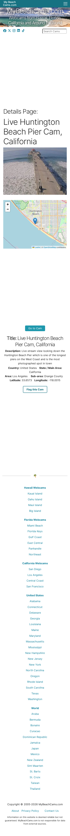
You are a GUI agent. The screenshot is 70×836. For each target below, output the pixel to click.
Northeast (35, 554)
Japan (35, 748)
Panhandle (35, 548)
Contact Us (52, 810)
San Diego (35, 569)
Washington (35, 699)
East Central (35, 542)
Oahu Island (35, 499)
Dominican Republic (35, 737)
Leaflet (37, 247)
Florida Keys (35, 531)
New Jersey (35, 658)
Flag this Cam (35, 389)
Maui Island (35, 505)
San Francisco (35, 586)
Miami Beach (35, 525)
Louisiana (35, 624)
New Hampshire (35, 653)
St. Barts (35, 771)
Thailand (35, 788)
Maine (35, 630)
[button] (35, 221)
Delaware (35, 612)
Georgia (35, 618)
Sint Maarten (35, 765)
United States (35, 595)
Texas (35, 693)
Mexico (35, 754)
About (15, 810)
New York (35, 664)
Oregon (35, 676)
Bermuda (35, 719)
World (35, 708)
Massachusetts (35, 641)
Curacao (35, 731)
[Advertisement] (35, 69)
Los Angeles (35, 575)
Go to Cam (35, 328)
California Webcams (35, 563)
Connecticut (35, 607)
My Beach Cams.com (9, 3)
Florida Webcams (35, 519)
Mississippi (35, 647)
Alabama (35, 601)
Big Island (35, 510)
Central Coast (35, 580)
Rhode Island (35, 681)
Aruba (35, 713)
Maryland (35, 635)
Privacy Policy (30, 810)
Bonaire (35, 725)
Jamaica (35, 742)
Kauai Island (35, 493)
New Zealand (35, 760)
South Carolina (35, 687)
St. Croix (35, 777)
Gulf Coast (35, 537)
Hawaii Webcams (35, 487)
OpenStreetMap (49, 247)
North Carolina (35, 670)
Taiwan (35, 783)
